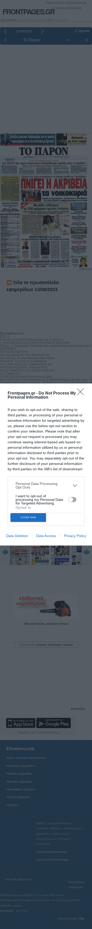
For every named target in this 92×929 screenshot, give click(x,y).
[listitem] (46, 485)
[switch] (72, 499)
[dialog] (46, 464)
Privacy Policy (75, 536)
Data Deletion (17, 536)
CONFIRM (28, 517)
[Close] (82, 393)
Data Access (46, 536)
